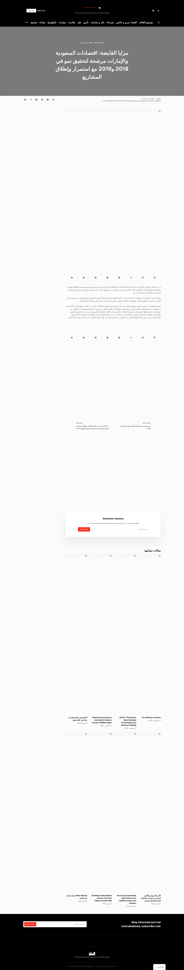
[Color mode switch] (153, 11)
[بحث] (159, 22)
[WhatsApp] (25, 100)
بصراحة (110, 22)
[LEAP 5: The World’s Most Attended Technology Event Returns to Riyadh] (125, 634)
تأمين (85, 22)
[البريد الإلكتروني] (72, 277)
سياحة (42, 22)
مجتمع (34, 22)
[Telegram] (31, 100)
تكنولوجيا (52, 22)
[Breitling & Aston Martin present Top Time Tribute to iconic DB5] (101, 812)
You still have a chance (151, 717)
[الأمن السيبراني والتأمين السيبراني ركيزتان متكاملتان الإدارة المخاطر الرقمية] (150, 812)
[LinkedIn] (42, 100)
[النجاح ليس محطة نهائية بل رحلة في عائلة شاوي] (76, 634)
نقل (79, 22)
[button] (26, 22)
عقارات (71, 22)
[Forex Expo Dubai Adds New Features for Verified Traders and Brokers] (125, 812)
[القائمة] (158, 11)
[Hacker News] (36, 100)
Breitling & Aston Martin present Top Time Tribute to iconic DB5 (102, 898)
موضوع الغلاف (146, 22)
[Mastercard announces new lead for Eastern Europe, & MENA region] (101, 634)
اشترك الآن (31, 10)
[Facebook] (53, 100)
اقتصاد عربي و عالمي (126, 22)
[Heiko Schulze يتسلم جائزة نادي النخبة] (76, 812)
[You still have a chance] (150, 634)
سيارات (62, 22)
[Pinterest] (155, 277)
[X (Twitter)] (48, 100)
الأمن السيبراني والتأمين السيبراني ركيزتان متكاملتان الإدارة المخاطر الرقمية (151, 898)
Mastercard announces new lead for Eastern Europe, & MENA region (102, 720)
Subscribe (84, 529)
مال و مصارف (97, 22)
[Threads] (119, 277)
